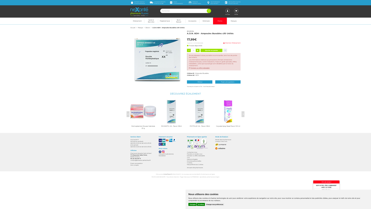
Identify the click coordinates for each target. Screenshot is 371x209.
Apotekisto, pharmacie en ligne (209, 177)
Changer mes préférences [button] (214, 204)
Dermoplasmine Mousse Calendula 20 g (143, 127)
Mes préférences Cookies (195, 164)
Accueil (132, 28)
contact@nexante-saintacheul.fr (140, 160)
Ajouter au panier (211, 50)
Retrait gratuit (139, 2)
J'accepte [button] (192, 204)
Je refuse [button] (201, 204)
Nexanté (162, 177)
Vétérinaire (206, 21)
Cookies (189, 163)
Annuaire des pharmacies (195, 167)
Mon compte (134, 165)
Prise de (196, 2)
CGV (188, 157)
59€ (160, 2)
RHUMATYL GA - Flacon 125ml (171, 126)
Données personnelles (194, 161)
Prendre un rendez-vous (194, 154)
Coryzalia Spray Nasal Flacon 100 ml (228, 126)
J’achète (171, 123)
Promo (220, 21)
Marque (140, 28)
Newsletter (162, 155)
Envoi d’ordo (178, 2)
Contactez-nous (192, 152)
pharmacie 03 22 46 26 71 (215, 2)
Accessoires (192, 21)
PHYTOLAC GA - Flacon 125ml (200, 126)
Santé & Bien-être (151, 21)
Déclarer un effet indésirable (200, 68)
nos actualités (234, 2)
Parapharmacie (165, 21)
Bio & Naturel (178, 21)
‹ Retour (199, 82)
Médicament (137, 21)
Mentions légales (192, 159)
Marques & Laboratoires (166, 154)
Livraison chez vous (221, 141)
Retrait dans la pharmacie (223, 139)
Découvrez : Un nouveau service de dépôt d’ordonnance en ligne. (185, 174)
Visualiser (143, 123)
